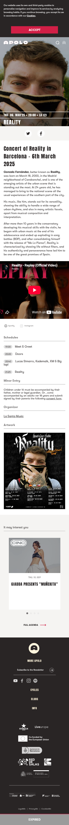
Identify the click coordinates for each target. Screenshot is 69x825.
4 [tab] (38, 613)
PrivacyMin (33, 809)
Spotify (11, 326)
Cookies (31, 15)
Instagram (28, 326)
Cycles (35, 690)
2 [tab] (31, 613)
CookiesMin (46, 809)
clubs (34, 699)
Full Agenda (31, 625)
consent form (53, 398)
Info (34, 708)
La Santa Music (14, 416)
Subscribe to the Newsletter (30, 670)
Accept (34, 30)
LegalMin (22, 809)
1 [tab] (27, 613)
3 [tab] (35, 613)
